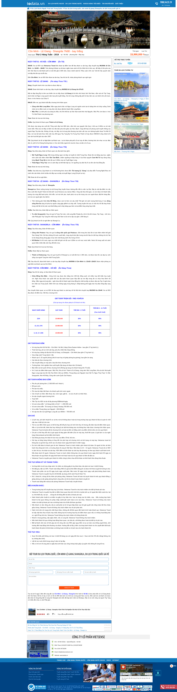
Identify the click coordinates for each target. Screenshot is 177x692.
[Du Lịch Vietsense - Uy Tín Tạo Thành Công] (99, 682)
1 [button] (85, 48)
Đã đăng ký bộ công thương (37, 687)
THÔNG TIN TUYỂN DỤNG (64, 668)
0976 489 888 (142, 63)
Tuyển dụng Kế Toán (63, 679)
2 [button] (88, 48)
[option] (88, 30)
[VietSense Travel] (28, 8)
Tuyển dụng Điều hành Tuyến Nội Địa (68, 672)
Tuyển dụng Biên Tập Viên (65, 677)
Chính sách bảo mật (35, 677)
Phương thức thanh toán (36, 674)
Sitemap (115, 660)
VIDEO (108, 660)
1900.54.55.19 (166, 2)
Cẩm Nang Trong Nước (76, 660)
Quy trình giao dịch (34, 672)
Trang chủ (61, 660)
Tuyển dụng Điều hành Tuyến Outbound (68, 674)
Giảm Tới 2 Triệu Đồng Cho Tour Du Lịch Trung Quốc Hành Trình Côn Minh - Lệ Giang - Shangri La (57, 630)
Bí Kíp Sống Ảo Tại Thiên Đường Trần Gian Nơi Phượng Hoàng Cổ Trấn (49, 625)
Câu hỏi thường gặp (34, 679)
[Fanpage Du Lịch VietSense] (136, 682)
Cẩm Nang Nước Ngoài (96, 660)
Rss (171, 666)
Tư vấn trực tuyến (170, 686)
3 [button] (92, 48)
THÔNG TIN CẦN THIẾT (35, 668)
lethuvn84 (130, 63)
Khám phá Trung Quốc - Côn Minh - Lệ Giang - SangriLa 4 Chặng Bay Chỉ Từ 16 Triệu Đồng (55, 628)
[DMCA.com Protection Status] (158, 676)
